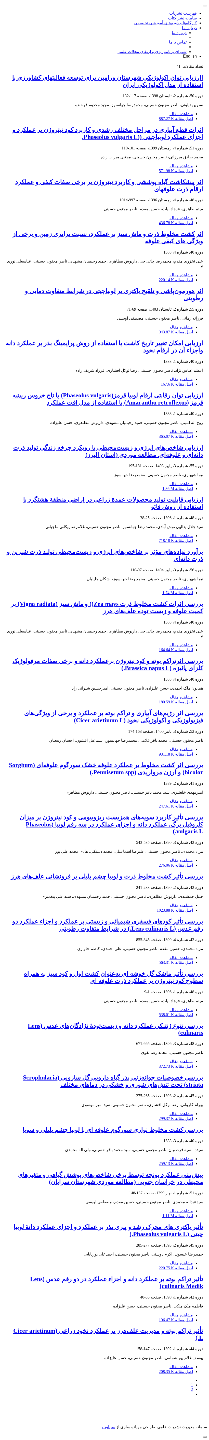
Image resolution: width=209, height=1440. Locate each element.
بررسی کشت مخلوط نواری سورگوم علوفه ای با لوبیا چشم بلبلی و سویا (113, 1129)
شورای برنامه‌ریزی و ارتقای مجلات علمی (152, 51)
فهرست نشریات (183, 13)
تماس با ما (178, 42)
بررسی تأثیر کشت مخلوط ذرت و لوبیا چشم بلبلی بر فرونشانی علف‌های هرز (107, 876)
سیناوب (108, 1427)
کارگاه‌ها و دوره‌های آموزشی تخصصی (165, 23)
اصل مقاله (176, 118)
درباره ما (189, 28)
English (190, 56)
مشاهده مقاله (181, 114)
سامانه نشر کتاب (182, 18)
